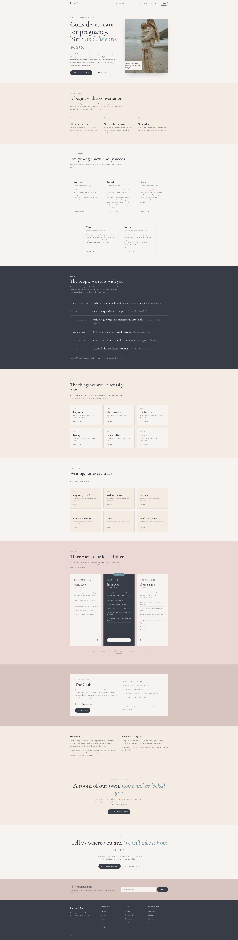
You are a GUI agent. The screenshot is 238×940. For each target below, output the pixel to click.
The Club (153, 3)
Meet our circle (103, 73)
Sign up (162, 889)
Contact (151, 923)
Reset (103, 919)
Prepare (104, 911)
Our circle (128, 919)
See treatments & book (119, 812)
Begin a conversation (81, 73)
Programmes (121, 3)
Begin (164, 3)
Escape (103, 927)
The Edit (132, 3)
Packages (151, 915)
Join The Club (83, 710)
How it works (152, 911)
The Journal (142, 3)
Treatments (152, 919)
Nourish (104, 915)
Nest (102, 923)
